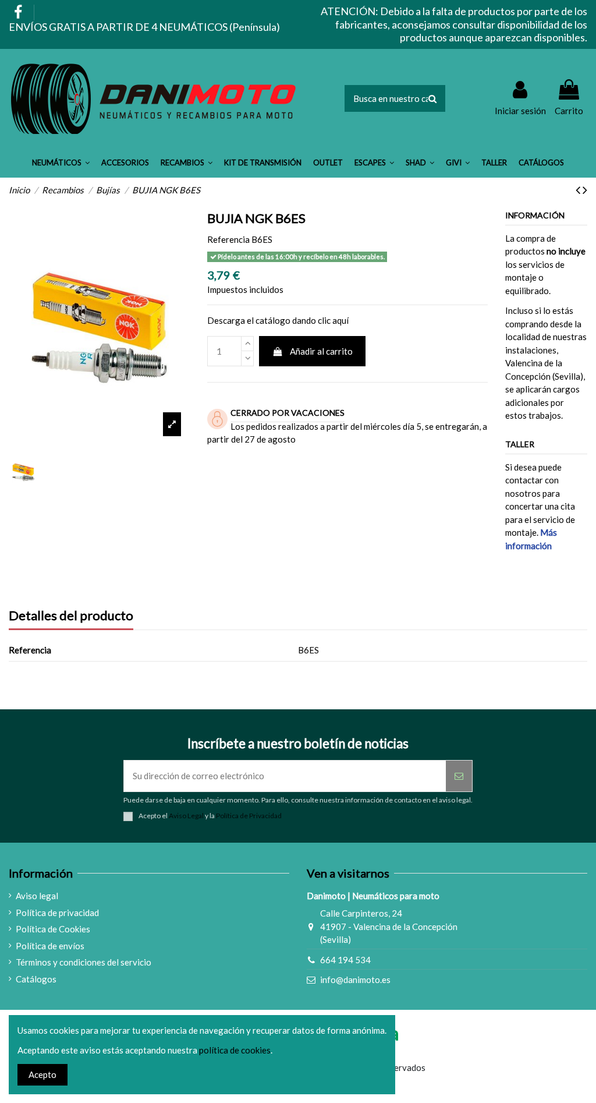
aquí (340, 320)
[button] (60, 163)
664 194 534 (345, 959)
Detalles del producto (71, 616)
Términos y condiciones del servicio (83, 962)
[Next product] (585, 189)
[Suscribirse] (459, 776)
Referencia (228, 239)
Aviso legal (37, 895)
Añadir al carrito (321, 351)
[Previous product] (579, 189)
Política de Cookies (53, 929)
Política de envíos (50, 946)
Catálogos (36, 979)
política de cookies (235, 1050)
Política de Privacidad (249, 815)
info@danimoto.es (355, 979)
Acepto (42, 1074)
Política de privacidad (57, 912)
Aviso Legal (186, 815)
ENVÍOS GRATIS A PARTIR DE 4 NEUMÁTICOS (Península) (144, 26)
